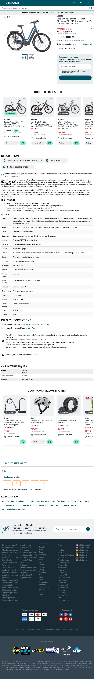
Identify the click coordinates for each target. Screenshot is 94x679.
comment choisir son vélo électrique (38, 324)
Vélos (60, 545)
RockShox (43, 572)
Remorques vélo (64, 600)
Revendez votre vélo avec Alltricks (23, 160)
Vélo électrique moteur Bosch (64, 501)
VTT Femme (62, 593)
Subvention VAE (26, 575)
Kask (41, 550)
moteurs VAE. (30, 328)
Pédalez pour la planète (17, 167)
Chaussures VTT (64, 563)
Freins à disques (64, 578)
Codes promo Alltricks (10, 583)
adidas (41, 590)
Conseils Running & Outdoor (31, 552)
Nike (40, 575)
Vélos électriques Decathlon (13, 501)
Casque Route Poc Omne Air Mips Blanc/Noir (41, 422)
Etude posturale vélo (28, 568)
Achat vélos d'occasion (10, 573)
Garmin (42, 565)
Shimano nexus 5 (25, 505)
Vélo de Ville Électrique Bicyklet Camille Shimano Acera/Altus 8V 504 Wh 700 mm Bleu (68, 124)
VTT (59, 547)
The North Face (44, 585)
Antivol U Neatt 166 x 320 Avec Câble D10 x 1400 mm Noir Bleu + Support (14, 423)
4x (68, 37)
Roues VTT (62, 558)
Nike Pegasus (44, 587)
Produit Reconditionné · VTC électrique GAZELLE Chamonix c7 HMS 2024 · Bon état (14, 124)
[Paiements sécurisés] (35, 617)
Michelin (42, 577)
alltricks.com (84, 547)
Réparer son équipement (11, 590)
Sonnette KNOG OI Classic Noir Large (67, 422)
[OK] (88, 529)
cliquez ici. (35, 355)
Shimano (42, 555)
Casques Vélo (63, 595)
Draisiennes (62, 580)
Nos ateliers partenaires (29, 558)
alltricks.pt (83, 558)
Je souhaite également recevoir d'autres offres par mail (76, 72)
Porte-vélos (62, 570)
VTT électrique (63, 573)
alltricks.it (83, 555)
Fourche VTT (62, 575)
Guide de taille (88, 44)
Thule (41, 552)
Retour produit (25, 547)
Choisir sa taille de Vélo (29, 555)
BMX (59, 598)
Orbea (41, 595)
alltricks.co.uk (84, 545)
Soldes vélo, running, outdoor (13, 600)
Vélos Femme (63, 588)
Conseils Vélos (26, 560)
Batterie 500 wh (70, 505)
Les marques (44, 543)
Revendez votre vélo (28, 570)
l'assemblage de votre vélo (37, 340)
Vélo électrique (63, 560)
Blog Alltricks (7, 560)
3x (64, 37)
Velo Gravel (62, 590)
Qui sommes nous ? (9, 545)
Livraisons (24, 563)
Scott (41, 592)
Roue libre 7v (41, 505)
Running (61, 550)
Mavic (41, 562)
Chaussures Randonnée (67, 555)
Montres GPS (62, 568)
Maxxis (41, 557)
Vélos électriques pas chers (38, 501)
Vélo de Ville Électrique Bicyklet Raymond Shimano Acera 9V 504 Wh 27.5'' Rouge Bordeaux (42, 124)
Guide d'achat (56, 160)
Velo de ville (62, 565)
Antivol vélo (62, 583)
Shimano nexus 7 (8, 505)
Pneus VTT (61, 552)
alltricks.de (83, 552)
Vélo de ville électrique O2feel (13, 509)
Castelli (42, 547)
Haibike (42, 567)
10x (73, 37)
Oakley (41, 570)
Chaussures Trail (64, 585)
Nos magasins (25, 550)
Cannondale (43, 582)
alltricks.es (83, 550)
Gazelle (60, 16)
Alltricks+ (5, 595)
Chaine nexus (55, 505)
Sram (41, 560)
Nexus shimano (85, 501)
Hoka (41, 580)
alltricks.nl (83, 560)
